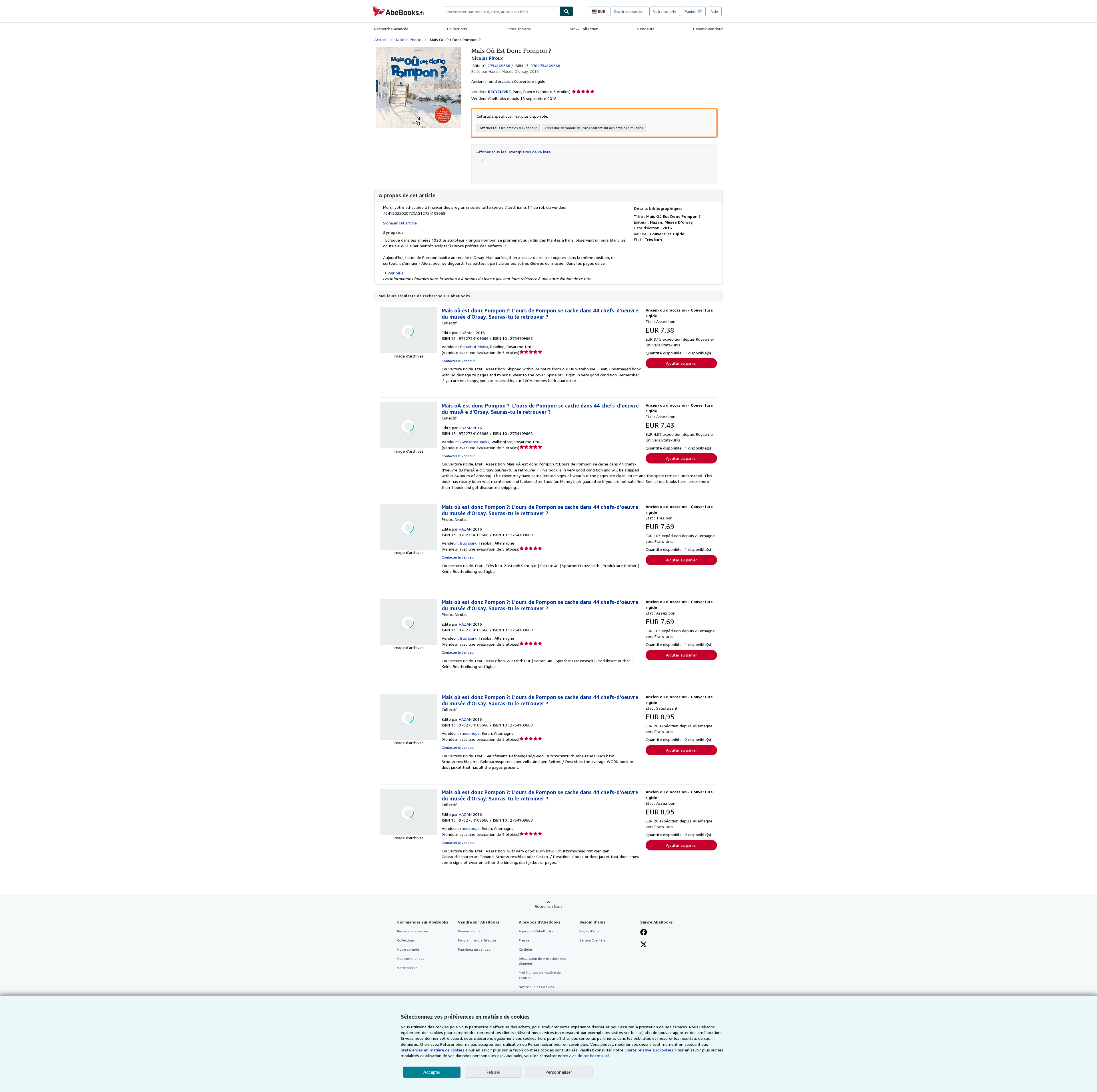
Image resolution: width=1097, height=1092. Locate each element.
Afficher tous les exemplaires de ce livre (513, 151)
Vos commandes (410, 958)
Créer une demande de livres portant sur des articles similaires (594, 128)
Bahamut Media (474, 346)
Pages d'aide (589, 931)
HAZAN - (467, 332)
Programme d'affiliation (477, 940)
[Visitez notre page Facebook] (643, 932)
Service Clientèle (592, 940)
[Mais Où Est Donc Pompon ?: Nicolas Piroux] (418, 49)
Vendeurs (645, 28)
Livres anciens (518, 28)
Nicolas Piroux (408, 39)
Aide (714, 11)
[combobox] (501, 11)
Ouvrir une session (629, 11)
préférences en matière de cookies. (433, 1049)
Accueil (380, 39)
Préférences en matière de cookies (540, 974)
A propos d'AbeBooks (536, 931)
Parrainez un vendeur (475, 949)
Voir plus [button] (395, 272)
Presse (524, 940)
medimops (470, 733)
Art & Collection (583, 28)
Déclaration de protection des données (542, 960)
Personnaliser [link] (558, 1072)
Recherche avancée (391, 28)
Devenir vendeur (708, 28)
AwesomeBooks (474, 441)
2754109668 (498, 65)
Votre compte (664, 11)
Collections (457, 28)
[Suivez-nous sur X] (643, 945)
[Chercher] (566, 11)
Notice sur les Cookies (536, 987)
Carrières (526, 949)
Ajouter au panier (681, 363)
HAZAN (465, 427)
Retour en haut (548, 906)
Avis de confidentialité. (589, 1055)
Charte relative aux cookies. (649, 1049)
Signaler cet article (400, 222)
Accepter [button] (431, 1072)
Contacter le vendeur (458, 361)
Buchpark (468, 543)
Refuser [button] (492, 1072)
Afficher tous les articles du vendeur (508, 128)
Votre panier (407, 967)
